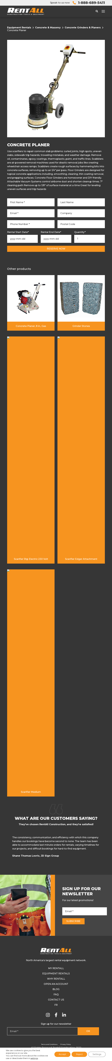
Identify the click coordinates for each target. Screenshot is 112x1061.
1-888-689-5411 (91, 3)
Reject (79, 1054)
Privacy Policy (65, 1044)
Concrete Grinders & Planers (83, 27)
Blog (56, 989)
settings (34, 1058)
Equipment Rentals (19, 27)
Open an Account (56, 984)
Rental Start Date (18, 232)
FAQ (56, 994)
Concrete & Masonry (48, 27)
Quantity (80, 232)
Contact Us (56, 999)
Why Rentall (56, 978)
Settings (97, 1054)
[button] (104, 847)
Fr (56, 1005)
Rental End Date (51, 232)
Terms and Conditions (49, 1044)
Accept (62, 1054)
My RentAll (56, 968)
